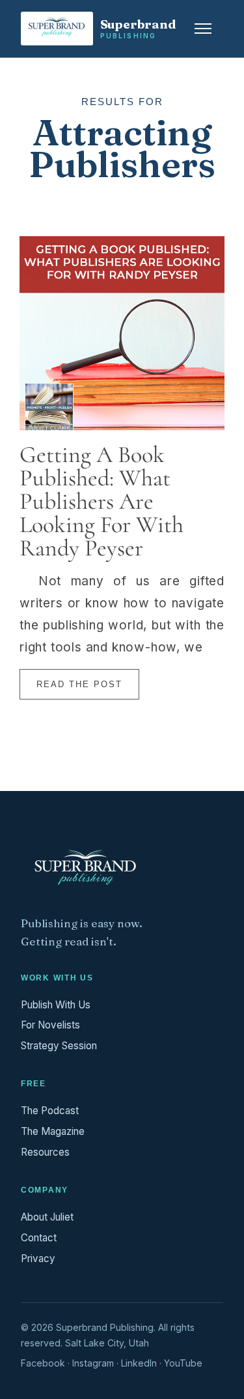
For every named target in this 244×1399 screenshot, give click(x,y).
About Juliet (47, 1217)
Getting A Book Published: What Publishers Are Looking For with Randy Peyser (101, 501)
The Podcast (50, 1110)
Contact (39, 1238)
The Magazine (53, 1131)
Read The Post (79, 684)
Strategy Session (59, 1046)
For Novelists (50, 1025)
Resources (45, 1152)
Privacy (38, 1258)
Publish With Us (55, 1005)
